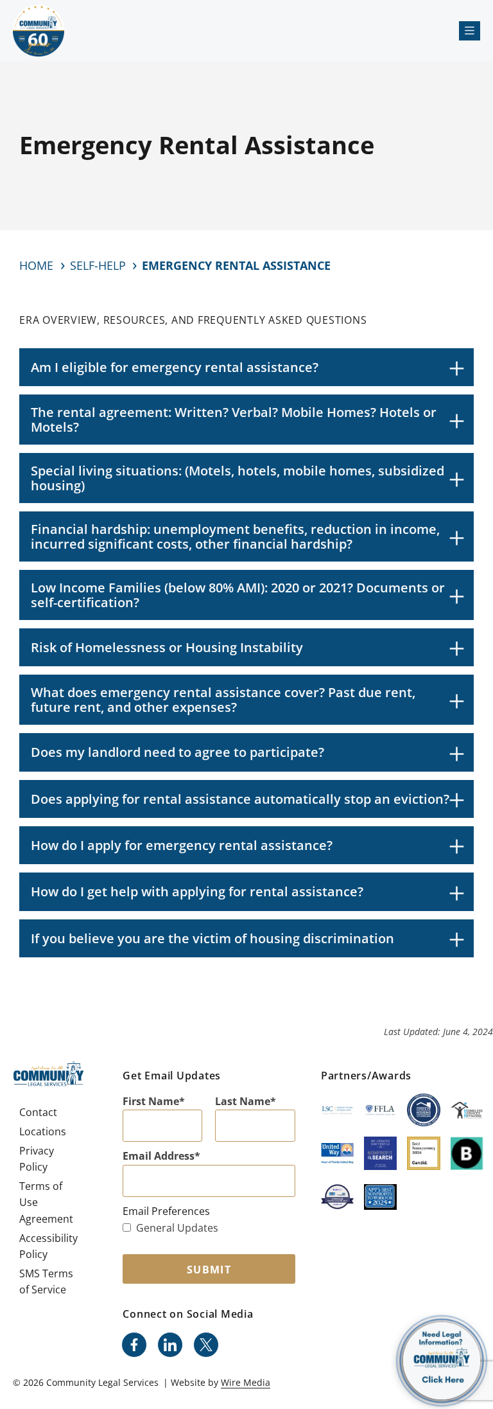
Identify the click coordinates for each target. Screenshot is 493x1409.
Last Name (242, 1101)
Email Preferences (166, 1211)
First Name (151, 1101)
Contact (38, 1112)
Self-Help (98, 265)
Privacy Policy (36, 1159)
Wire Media (245, 1382)
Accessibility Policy (48, 1246)
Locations (42, 1131)
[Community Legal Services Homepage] (38, 30)
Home (36, 265)
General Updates (177, 1228)
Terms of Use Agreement (46, 1202)
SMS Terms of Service (46, 1281)
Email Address (159, 1156)
